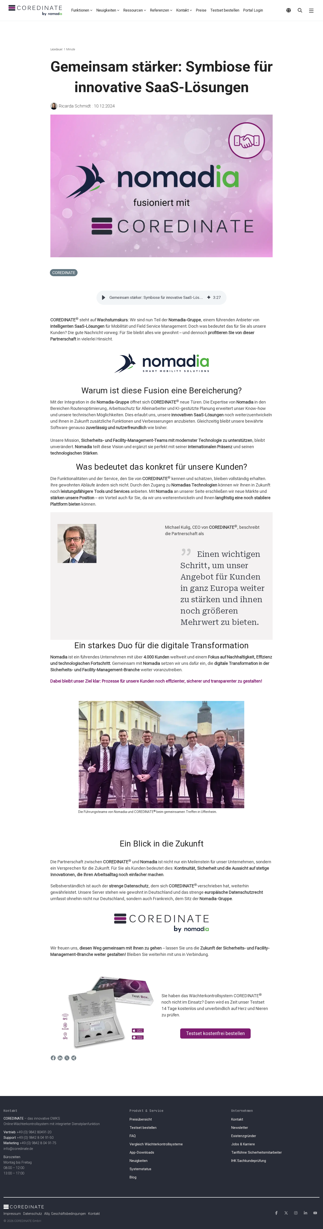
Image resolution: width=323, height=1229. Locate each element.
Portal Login (253, 10)
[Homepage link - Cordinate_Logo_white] (24, 1206)
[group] (161, 298)
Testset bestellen (224, 10)
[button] (311, 10)
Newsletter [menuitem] (239, 1128)
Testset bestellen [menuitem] (143, 1128)
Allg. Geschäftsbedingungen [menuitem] (65, 1213)
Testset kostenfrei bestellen (215, 1033)
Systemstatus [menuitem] (140, 1169)
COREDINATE (63, 272)
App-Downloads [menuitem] (142, 1153)
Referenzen (159, 10)
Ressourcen (133, 10)
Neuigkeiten (106, 10)
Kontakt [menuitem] (237, 1119)
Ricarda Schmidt (74, 106)
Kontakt (182, 10)
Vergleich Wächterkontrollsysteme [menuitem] (156, 1144)
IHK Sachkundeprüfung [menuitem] (248, 1161)
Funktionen (80, 10)
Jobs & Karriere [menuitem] (243, 1144)
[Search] (300, 10)
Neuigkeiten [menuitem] (139, 1161)
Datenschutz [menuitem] (32, 1213)
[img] (209, 298)
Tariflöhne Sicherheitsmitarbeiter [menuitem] (256, 1153)
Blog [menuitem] (133, 1177)
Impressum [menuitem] (12, 1213)
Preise (201, 10)
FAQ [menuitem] (133, 1136)
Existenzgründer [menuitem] (243, 1136)
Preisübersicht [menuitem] (141, 1119)
